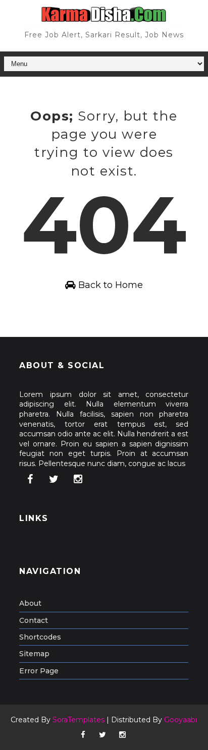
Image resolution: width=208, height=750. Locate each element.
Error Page (39, 670)
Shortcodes (40, 637)
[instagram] (77, 479)
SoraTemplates (79, 719)
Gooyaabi (180, 719)
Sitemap (34, 653)
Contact (33, 620)
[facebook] (29, 479)
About (30, 603)
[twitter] (54, 479)
